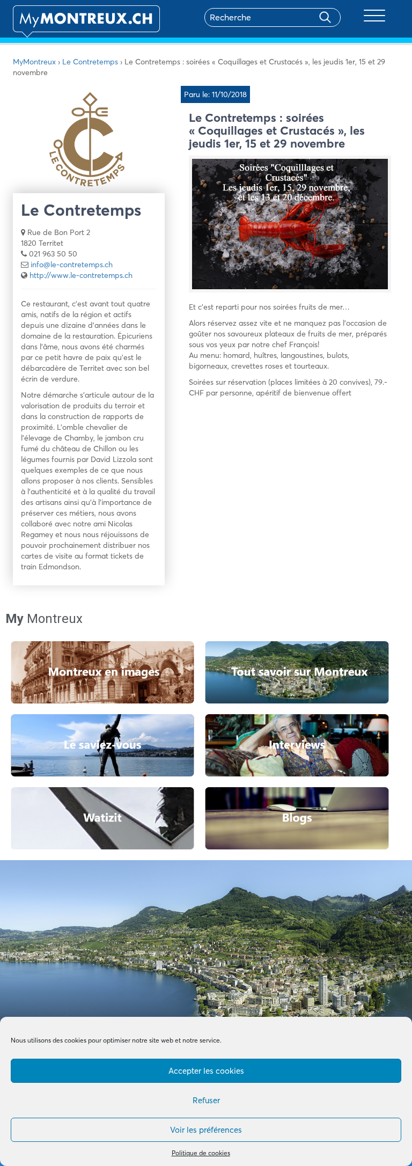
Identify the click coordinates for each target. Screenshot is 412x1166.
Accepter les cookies (206, 1071)
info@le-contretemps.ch (72, 264)
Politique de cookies (201, 1153)
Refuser (206, 1100)
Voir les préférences (206, 1130)
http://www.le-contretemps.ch (81, 275)
